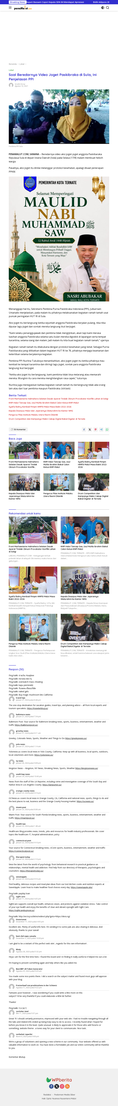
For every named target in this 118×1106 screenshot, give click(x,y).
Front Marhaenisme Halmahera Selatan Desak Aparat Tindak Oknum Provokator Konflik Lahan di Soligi (58, 398)
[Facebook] (51, 1086)
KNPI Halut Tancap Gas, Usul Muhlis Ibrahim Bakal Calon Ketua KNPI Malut (44, 402)
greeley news (22, 731)
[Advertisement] (59, 35)
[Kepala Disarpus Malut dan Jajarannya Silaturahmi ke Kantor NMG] (24, 482)
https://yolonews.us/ (43, 755)
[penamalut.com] (22, 7)
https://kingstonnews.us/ (86, 768)
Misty (18, 949)
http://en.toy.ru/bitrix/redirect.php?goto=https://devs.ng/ (44, 916)
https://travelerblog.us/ (37, 708)
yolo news (20, 744)
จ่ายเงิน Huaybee (26, 675)
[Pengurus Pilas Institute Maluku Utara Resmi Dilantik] (59, 482)
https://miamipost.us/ (25, 818)
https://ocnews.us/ (85, 801)
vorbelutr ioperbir (24, 1034)
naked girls (24, 691)
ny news (19, 761)
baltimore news (23, 714)
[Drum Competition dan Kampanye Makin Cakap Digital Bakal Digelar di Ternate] (93, 482)
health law (21, 824)
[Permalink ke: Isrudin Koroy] (11, 85)
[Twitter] (56, 1086)
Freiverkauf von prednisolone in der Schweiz (36, 985)
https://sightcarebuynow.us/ (22, 910)
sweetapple (21, 876)
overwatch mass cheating (31, 681)
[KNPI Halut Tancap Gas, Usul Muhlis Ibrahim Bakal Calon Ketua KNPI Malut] (59, 450)
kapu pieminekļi (26, 685)
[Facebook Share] (84, 429)
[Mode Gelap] (102, 7)
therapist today (23, 857)
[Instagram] (62, 1086)
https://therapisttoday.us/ (31, 870)
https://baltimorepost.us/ (26, 725)
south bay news (23, 774)
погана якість (25, 678)
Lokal (11, 70)
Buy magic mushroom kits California (36, 694)
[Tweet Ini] (90, 429)
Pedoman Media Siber (64, 1094)
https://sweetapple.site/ (82, 887)
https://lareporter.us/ (52, 784)
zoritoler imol (22, 1011)
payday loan (24, 893)
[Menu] (11, 7)
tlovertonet (21, 919)
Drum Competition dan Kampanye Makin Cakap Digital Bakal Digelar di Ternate (47, 419)
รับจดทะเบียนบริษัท (27, 688)
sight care (20, 896)
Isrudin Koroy (20, 84)
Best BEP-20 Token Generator (29, 969)
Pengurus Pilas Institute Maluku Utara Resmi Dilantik (33, 415)
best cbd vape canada (26, 936)
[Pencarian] (107, 7)
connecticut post (23, 840)
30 (20, 429)
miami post (21, 807)
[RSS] (67, 1086)
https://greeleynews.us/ (76, 738)
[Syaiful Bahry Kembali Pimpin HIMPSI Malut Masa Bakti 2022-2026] (93, 450)
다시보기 (23, 1008)
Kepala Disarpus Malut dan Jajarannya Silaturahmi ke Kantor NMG (41, 411)
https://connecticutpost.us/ (21, 851)
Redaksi (47, 1094)
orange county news (25, 790)
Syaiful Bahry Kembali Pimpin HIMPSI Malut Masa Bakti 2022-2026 (40, 406)
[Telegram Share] (101, 429)
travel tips (20, 697)
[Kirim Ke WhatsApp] (107, 429)
